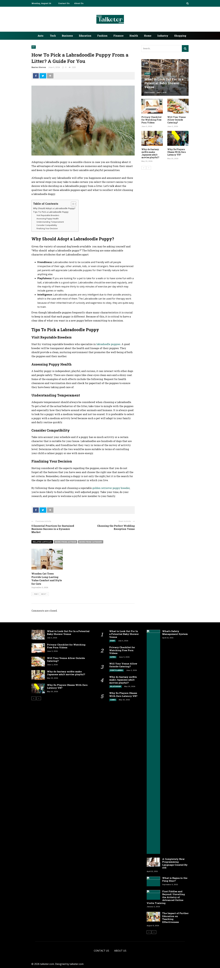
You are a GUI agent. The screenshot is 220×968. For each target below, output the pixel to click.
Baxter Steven (38, 67)
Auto (40, 35)
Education (85, 35)
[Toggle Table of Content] (72, 203)
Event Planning (116, 670)
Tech (53, 35)
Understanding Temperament (50, 221)
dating (113, 657)
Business (67, 35)
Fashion (102, 35)
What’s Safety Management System (175, 633)
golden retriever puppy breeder (111, 488)
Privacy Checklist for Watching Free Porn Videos (151, 120)
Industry (162, 35)
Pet (33, 47)
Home (147, 35)
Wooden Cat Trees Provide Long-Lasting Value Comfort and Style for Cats (46, 578)
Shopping (180, 35)
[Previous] (143, 168)
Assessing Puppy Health (48, 218)
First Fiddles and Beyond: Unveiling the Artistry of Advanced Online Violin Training (166, 897)
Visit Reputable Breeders (48, 215)
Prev (36, 594)
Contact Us (63, 3)
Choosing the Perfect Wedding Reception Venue (116, 527)
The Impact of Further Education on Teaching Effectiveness (175, 917)
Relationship (115, 686)
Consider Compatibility (47, 225)
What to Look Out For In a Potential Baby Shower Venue (68, 633)
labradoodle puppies (108, 344)
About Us (78, 3)
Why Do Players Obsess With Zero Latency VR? (176, 152)
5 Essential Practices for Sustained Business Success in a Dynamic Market (52, 529)
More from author (65, 542)
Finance (118, 35)
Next (43, 594)
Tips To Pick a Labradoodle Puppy (50, 211)
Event (147, 74)
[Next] (149, 168)
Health (133, 35)
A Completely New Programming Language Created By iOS (175, 863)
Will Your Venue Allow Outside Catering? (176, 120)
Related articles (42, 542)
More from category (90, 542)
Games (113, 700)
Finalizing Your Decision (47, 228)
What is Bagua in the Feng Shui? (174, 879)
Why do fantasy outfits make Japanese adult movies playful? (150, 153)
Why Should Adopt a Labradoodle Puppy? (54, 208)
